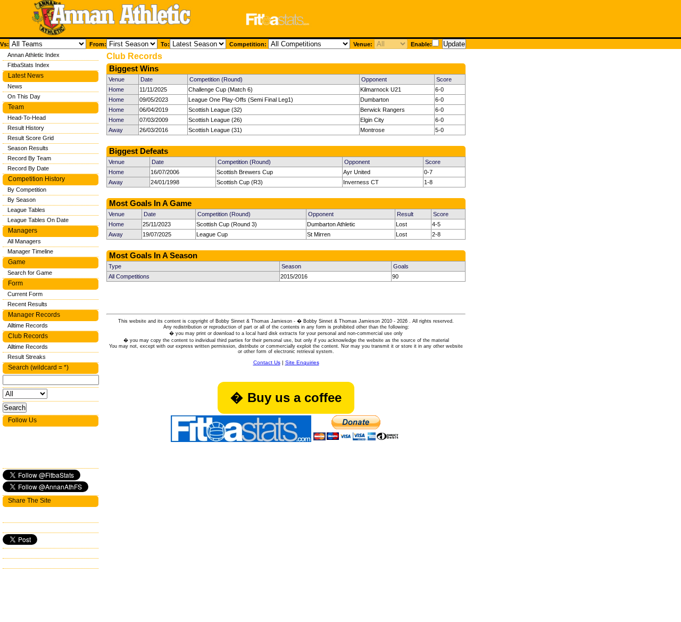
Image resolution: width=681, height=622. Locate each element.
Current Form (25, 294)
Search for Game (29, 272)
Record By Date (28, 168)
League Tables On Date (38, 220)
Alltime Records (27, 325)
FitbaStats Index (28, 65)
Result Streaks (26, 357)
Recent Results (27, 304)
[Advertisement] (454, 20)
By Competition (26, 189)
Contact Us (266, 362)
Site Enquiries (302, 362)
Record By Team (29, 158)
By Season (21, 200)
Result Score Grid (30, 138)
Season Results (27, 148)
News (14, 86)
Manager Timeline (30, 251)
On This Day (23, 96)
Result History (25, 128)
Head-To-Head (26, 117)
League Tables (26, 210)
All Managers (24, 241)
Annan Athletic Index (33, 55)
